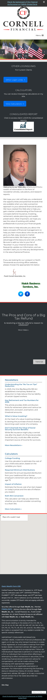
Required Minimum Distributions (20, 470)
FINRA (4, 609)
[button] (40, 35)
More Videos (23, 330)
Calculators (11, 454)
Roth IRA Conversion (14, 496)
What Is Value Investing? (16, 416)
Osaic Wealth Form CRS (11, 586)
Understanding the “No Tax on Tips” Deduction (21, 385)
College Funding (12, 458)
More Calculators (13, 509)
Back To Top (38, 692)
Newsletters (11, 380)
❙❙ (26, 56)
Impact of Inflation (13, 484)
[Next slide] (44, 51)
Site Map (5, 685)
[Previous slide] (2, 51)
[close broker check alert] (44, 2)
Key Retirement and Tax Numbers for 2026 (22, 401)
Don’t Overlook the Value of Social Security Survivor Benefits (20, 429)
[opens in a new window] (23, 131)
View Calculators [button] (14, 104)
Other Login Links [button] (14, 80)
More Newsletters (13, 445)
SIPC (10, 609)
